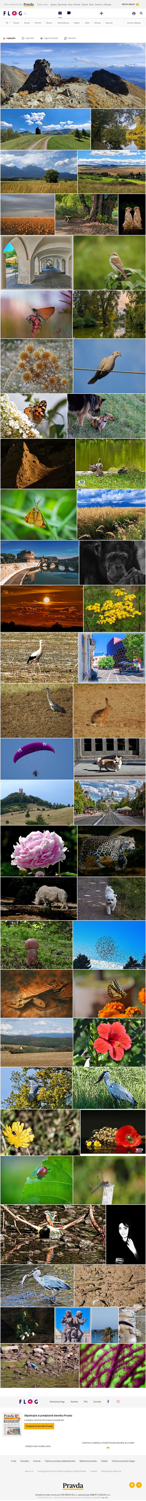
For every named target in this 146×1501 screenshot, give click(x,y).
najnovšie (29, 38)
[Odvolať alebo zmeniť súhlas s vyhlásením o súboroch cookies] (132, 1485)
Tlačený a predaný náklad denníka (60, 1461)
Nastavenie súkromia (111, 1471)
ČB (7, 22)
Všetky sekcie (128, 4)
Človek (16, 22)
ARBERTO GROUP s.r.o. (100, 1494)
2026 (87, 22)
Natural (109, 22)
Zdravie (84, 4)
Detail (27, 22)
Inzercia (36, 1461)
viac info (105, 1497)
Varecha (98, 4)
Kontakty (25, 1461)
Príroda (97, 22)
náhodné (71, 38)
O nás (13, 1461)
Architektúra (63, 22)
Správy (53, 4)
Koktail (77, 4)
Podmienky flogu (57, 1401)
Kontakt (97, 1401)
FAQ (86, 1401)
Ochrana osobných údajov (123, 1461)
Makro (77, 22)
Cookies (93, 1471)
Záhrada (107, 4)
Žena (91, 4)
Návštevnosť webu (88, 1461)
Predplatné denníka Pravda (39, 1426)
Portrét (38, 22)
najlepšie (11, 38)
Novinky (74, 1401)
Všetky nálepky (134, 22)
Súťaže (104, 1461)
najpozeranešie (51, 38)
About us (29, 1471)
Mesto (49, 22)
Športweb (62, 4)
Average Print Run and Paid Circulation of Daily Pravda (62, 1471)
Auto (70, 4)
